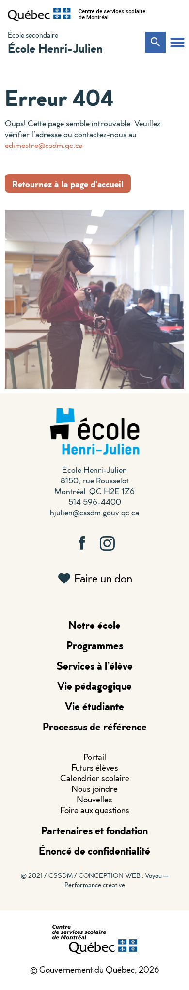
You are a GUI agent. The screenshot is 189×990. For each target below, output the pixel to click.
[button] (177, 42)
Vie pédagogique (94, 685)
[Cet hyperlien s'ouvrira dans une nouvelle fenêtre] (39, 14)
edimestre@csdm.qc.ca (44, 144)
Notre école (94, 624)
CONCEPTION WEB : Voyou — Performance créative (116, 880)
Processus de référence (95, 726)
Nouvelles (94, 799)
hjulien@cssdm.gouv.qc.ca (94, 512)
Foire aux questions (94, 810)
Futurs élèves (94, 767)
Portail (94, 757)
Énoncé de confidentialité (94, 850)
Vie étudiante (94, 706)
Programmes (94, 645)
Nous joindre (94, 789)
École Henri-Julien (55, 48)
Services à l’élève (94, 665)
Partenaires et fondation (94, 830)
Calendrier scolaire (94, 778)
